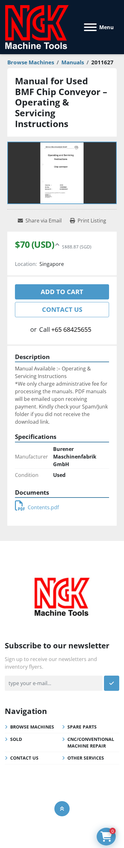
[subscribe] (111, 683)
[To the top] (62, 808)
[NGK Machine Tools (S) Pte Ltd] (62, 595)
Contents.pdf (43, 507)
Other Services (85, 758)
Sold (16, 739)
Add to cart (62, 291)
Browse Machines (32, 727)
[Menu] (90, 27)
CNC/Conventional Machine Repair (90, 742)
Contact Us (62, 309)
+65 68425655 (71, 329)
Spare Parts (82, 727)
